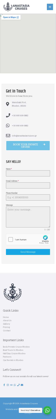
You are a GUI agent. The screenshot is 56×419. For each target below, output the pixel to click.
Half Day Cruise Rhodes (14, 353)
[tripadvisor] (11, 385)
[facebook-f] (4, 385)
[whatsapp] (15, 385)
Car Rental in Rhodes (13, 360)
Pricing (6, 327)
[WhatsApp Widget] (47, 410)
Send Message (28, 251)
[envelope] (22, 385)
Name (9, 169)
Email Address (12, 181)
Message (9, 205)
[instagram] (8, 385)
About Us (7, 320)
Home (6, 317)
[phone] (18, 385)
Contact (6, 330)
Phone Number (12, 193)
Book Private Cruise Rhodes (16, 346)
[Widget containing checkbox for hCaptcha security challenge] (28, 239)
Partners (7, 356)
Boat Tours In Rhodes (13, 350)
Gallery (6, 323)
